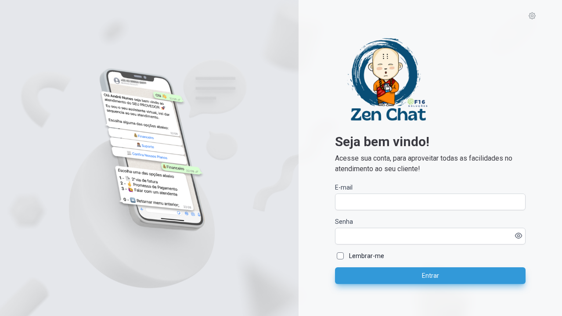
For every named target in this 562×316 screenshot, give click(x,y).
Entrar (430, 275)
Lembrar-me (366, 255)
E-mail (344, 187)
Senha (344, 221)
